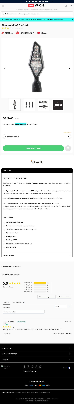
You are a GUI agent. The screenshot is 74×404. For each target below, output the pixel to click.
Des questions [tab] (17, 302)
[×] (72, 19)
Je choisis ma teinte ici (12, 137)
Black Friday (34, 392)
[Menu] (2, 5)
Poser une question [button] (47, 297)
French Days (26, 392)
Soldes (19, 392)
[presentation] (21, 1)
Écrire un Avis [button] (65, 297)
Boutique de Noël (45, 392)
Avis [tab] (5, 302)
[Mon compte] (66, 6)
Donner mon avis (19, 28)
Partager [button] (7, 333)
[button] (67, 333)
